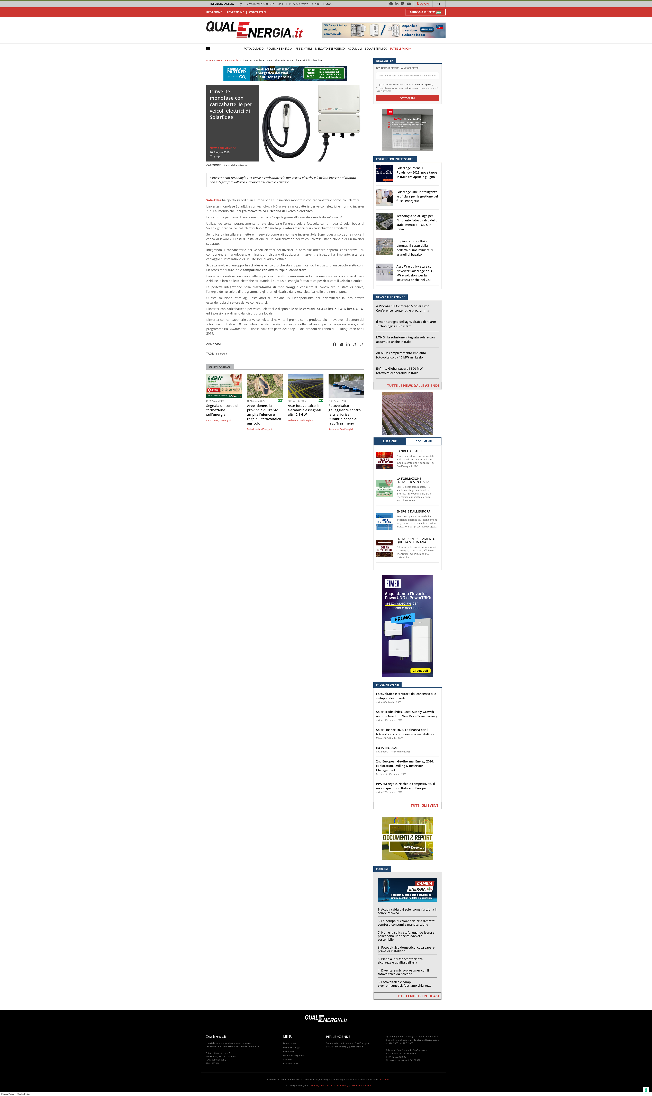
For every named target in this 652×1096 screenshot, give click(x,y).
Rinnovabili (303, 48)
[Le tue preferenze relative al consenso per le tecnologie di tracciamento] (646, 1090)
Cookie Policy (341, 1085)
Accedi (425, 4)
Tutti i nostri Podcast (418, 996)
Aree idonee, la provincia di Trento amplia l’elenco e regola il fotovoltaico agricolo (264, 414)
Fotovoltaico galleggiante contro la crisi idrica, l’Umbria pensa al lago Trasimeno (345, 414)
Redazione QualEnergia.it (218, 420)
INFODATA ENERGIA (222, 3)
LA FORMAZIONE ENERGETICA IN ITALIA (412, 480)
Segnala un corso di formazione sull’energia (222, 410)
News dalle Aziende (227, 60)
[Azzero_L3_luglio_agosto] (285, 73)
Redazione (214, 12)
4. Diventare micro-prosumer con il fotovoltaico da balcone (403, 972)
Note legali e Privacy (321, 1085)
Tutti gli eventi (425, 805)
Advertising (235, 12)
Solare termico (376, 48)
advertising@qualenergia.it (349, 1046)
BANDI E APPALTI (409, 451)
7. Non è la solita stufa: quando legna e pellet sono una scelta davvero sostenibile (406, 936)
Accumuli (355, 48)
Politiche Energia (279, 48)
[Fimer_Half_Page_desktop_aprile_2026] (407, 625)
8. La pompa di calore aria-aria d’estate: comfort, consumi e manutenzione (406, 923)
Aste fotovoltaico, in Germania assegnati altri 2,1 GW (304, 410)
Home (209, 60)
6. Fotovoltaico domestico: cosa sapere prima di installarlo (406, 949)
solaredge (222, 353)
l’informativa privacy (416, 88)
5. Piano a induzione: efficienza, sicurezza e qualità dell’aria (400, 961)
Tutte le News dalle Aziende (413, 385)
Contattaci (257, 12)
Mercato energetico (330, 48)
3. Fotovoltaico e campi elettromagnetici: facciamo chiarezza (404, 983)
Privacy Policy (7, 1094)
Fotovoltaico (254, 48)
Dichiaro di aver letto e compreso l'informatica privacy (407, 84)
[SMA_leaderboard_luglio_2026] (384, 30)
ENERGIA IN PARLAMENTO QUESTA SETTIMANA (415, 540)
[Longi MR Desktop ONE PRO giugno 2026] (407, 129)
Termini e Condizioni (361, 1085)
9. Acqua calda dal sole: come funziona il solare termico (407, 911)
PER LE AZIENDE (338, 1037)
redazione (384, 1079)
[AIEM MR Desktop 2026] (407, 413)
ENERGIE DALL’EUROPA (413, 511)
